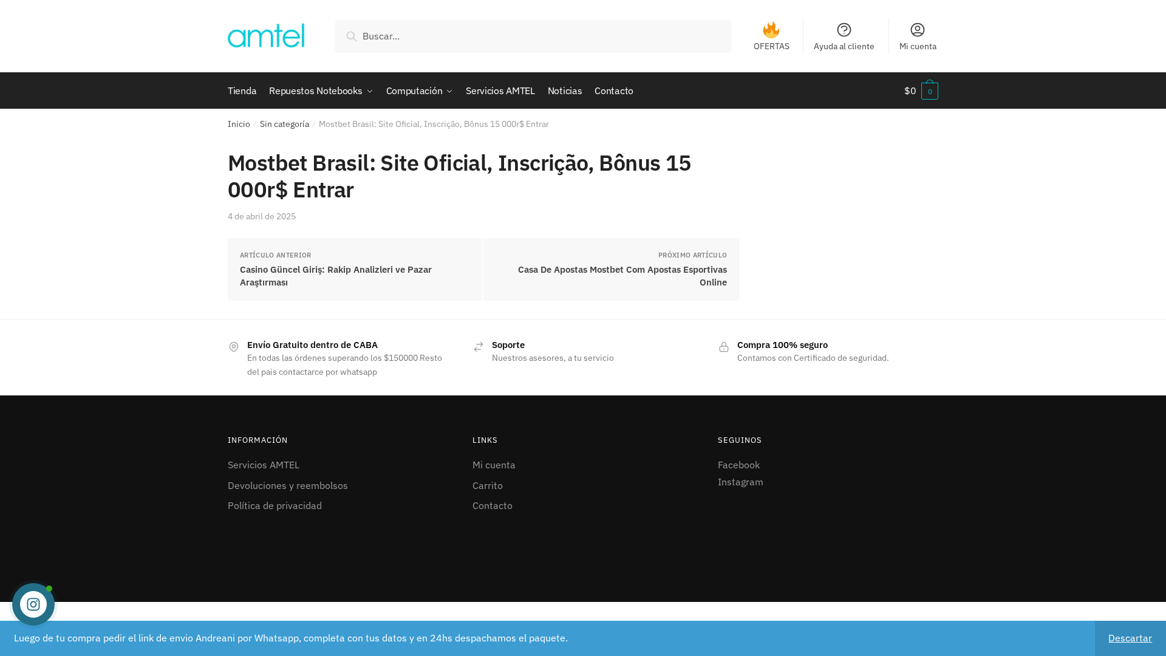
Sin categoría (284, 123)
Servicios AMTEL (263, 465)
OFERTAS (771, 46)
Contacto (492, 505)
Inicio (239, 123)
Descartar (1130, 638)
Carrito (487, 485)
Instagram (740, 482)
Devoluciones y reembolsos (288, 485)
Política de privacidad (275, 505)
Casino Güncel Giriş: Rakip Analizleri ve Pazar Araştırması (336, 276)
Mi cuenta (917, 46)
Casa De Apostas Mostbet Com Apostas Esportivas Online (622, 276)
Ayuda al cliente (844, 46)
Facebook (739, 465)
